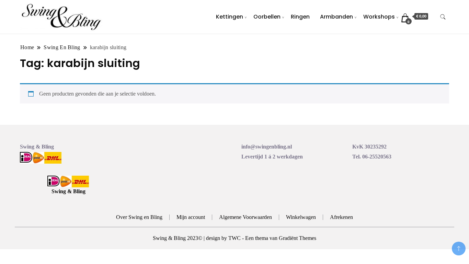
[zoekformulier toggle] (443, 17)
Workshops (379, 17)
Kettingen (229, 17)
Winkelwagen (301, 217)
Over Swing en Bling (139, 217)
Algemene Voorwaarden (245, 217)
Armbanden (336, 17)
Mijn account (190, 217)
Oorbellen (267, 17)
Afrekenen (341, 217)
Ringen (300, 17)
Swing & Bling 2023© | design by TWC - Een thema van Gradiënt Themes (234, 238)
